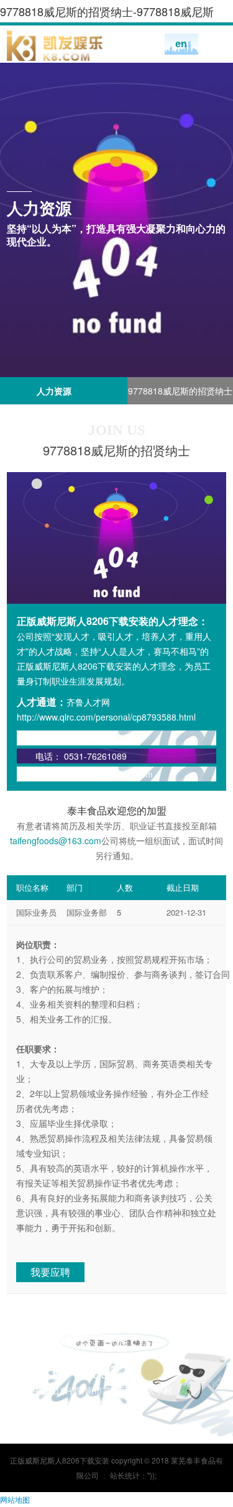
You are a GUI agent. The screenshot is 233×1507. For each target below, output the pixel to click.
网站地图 (15, 1499)
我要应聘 (50, 1272)
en (181, 44)
